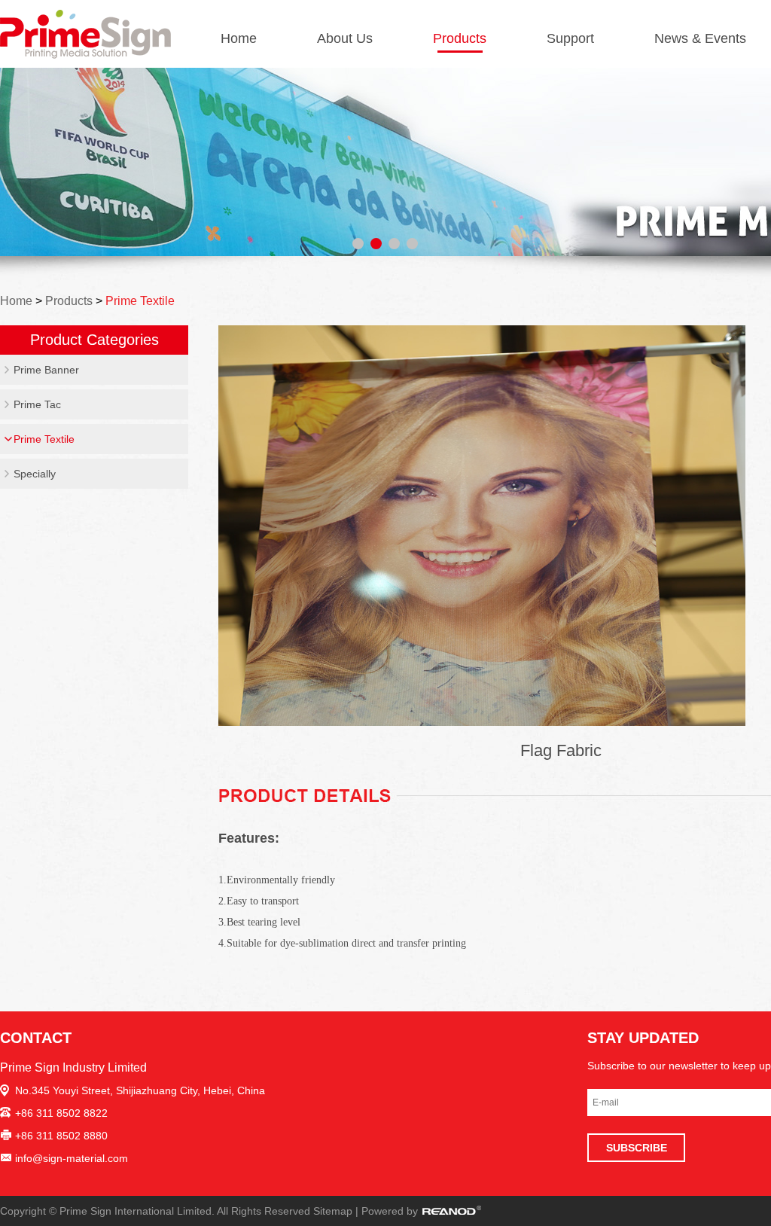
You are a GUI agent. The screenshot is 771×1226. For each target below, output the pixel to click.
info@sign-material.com (71, 1158)
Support (570, 38)
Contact (36, 1037)
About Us (345, 38)
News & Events (700, 38)
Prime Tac (37, 404)
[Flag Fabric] (481, 525)
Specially (35, 474)
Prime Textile (140, 300)
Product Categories (94, 339)
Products (459, 38)
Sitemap (332, 1211)
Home (239, 38)
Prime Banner (46, 370)
